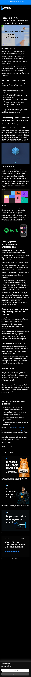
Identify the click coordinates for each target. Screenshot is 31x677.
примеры (11, 431)
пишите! (25, 436)
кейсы (21, 431)
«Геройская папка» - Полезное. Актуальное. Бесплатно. (15, 2)
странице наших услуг (17, 427)
